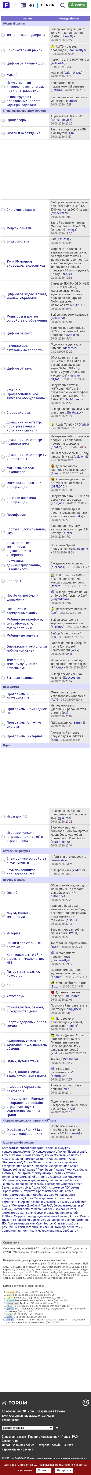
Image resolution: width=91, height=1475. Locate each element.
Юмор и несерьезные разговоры (24, 1089)
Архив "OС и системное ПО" (51, 1187)
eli (86, 1266)
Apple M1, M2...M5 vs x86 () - (67, 120)
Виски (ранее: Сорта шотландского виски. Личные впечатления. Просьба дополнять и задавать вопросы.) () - (68, 1044)
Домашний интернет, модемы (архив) (46, 1177)
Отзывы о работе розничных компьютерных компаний (40, 1225)
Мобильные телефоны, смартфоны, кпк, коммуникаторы (25, 623)
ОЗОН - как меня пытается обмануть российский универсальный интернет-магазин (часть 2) (45, 1321)
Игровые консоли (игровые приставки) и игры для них (25, 837)
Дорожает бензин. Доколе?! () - (67, 996)
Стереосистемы (19, 413)
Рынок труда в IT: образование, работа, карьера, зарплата (24, 101)
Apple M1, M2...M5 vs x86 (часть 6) (38, 1303)
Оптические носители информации (24, 485)
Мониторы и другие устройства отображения (27, 318)
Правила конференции (43, 1436)
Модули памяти (19, 228)
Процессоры (17, 120)
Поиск (65, 1436)
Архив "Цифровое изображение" (46, 1166)
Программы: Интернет (24, 736)
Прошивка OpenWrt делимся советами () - (69, 549)
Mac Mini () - (67, 74)
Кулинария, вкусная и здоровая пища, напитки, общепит (27, 1044)
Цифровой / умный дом (26, 63)
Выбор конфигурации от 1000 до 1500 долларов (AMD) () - (68, 34)
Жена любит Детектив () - (69, 984)
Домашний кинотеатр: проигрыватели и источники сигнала (24, 426)
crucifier (58, 1266)
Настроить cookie (48, 1445)
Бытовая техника (20, 678)
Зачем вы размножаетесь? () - (62, 1074)
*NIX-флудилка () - (69, 724)
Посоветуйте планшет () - (68, 611)
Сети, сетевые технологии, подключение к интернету (19, 549)
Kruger (84, 1269)
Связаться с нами (14, 1436)
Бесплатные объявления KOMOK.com (28, 1148)
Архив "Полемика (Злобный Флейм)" (27, 1205)
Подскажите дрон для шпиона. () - (66, 348)
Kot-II (76, 1269)
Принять (43, 1470)
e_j (82, 1266)
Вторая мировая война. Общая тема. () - (67, 933)
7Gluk (12, 1266)
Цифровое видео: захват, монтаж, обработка (27, 296)
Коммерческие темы (68, 1227)
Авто (9, 1295)
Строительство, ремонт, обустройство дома (25, 1009)
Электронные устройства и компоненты (27, 860)
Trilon (36, 1275)
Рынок (10, 1320)
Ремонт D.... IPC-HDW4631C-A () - (70, 63)
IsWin (56, 1269)
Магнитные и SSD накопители (20, 470)
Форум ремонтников (27, 1209)
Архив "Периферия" (41, 1169)
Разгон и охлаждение (24, 133)
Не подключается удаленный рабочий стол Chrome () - (68, 711)
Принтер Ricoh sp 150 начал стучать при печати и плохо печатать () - (69, 514)
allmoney (27, 1266)
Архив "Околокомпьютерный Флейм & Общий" (53, 1202)
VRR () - (61, 241)
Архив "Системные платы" (63, 1155)
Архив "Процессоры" (72, 1151)
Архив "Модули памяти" (18, 1159)
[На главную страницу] (6, 4)
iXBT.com (9, 1458)
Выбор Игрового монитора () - (69, 318)
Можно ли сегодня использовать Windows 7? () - (68, 696)
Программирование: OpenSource (30, 1223)
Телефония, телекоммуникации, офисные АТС (22, 664)
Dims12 (66, 1266)
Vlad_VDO (61, 1275)
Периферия (16, 515)
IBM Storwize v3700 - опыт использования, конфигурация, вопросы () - (68, 581)
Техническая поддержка (26, 35)
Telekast (17, 1275)
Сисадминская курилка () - (70, 565)
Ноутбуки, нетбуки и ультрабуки (23, 597)
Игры (9, 1306)
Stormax (7, 1275)
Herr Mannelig (43, 1269)
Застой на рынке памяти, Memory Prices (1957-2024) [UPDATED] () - (68, 228)
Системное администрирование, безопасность (24, 565)
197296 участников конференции (64, 1263)
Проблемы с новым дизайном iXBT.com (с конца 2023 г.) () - (66, 1131)
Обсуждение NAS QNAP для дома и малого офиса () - (70, 499)
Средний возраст (37, 1263)
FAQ (75, 1436)
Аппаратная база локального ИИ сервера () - (68, 86)
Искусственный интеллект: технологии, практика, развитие (25, 87)
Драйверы (40, 1195)
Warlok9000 (73, 1275)
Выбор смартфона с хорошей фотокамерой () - (69, 623)
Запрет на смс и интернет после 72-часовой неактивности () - (68, 648)
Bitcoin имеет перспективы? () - (62, 958)
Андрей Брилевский (14, 1277)
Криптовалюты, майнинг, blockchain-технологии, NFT (26, 959)
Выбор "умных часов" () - (67, 635)
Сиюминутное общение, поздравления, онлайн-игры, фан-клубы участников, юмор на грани (26, 1107)
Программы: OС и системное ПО (20, 696)
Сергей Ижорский (58, 1277)
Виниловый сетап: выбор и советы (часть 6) (39, 1300)
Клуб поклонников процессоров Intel (21, 872)
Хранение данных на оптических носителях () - (68, 485)
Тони (71, 1277)
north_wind (56, 1272)
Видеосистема (18, 241)
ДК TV (10, 1309)
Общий (12, 893)
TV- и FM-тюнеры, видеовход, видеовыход (26, 263)
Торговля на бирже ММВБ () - (69, 945)
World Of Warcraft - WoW (27, 1314)
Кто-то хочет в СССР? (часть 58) (33, 1292)
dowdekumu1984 (40, 1252)
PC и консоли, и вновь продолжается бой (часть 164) (42, 1306)
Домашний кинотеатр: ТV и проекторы (26, 457)
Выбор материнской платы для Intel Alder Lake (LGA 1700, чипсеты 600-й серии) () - (70, 210)
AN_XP (36, 1266)
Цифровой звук (19, 368)
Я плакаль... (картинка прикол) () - (66, 1089)
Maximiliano (41, 1272)
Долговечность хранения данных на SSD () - (68, 469)
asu (43, 1266)
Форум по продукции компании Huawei (41, 1216)
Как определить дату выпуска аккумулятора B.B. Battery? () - (69, 531)
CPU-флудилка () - (69, 872)
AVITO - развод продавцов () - (69, 50)
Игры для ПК (17, 816)
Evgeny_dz (8, 1269)
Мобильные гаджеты (23, 635)
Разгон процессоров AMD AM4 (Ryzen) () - (68, 133)
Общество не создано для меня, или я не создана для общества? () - (69, 893)
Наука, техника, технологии (19, 915)
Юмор (9, 1298)
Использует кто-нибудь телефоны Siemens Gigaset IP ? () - (69, 664)
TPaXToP (27, 1275)
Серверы (14, 581)
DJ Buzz (75, 1266)
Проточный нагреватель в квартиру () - (69, 1009)
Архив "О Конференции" (39, 1151)
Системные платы (21, 210)
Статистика (10, 1440)
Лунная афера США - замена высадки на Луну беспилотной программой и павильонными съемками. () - (69, 915)
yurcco (84, 1275)
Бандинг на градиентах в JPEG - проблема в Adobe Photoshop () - (68, 333)
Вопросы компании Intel (59, 1209)
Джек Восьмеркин (37, 1277)
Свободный (70, 1231)
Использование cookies (18, 1445)
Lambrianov (9, 1272)
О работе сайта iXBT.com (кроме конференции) (26, 1132)
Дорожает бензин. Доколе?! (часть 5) (33, 1295)
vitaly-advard (47, 1275)
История (13, 933)
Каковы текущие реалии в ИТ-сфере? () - (69, 101)
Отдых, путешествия (23, 1061)
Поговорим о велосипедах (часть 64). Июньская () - (67, 1024)
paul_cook (69, 1272)
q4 (78, 1272)
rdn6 (85, 1272)
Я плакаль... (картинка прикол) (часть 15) (37, 1297)
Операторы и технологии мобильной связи (27, 648)
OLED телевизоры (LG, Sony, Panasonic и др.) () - (70, 456)
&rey (5, 1266)
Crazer (49, 1266)
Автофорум (16, 996)
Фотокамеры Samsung (17, 1213)
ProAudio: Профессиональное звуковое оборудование (26, 394)
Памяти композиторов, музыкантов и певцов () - (69, 973)
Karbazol (66, 1269)
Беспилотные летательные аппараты (25, 348)
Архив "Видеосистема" (52, 1159)
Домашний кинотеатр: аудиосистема (24, 442)
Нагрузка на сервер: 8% (68, 1252)
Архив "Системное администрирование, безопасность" (42, 1178)
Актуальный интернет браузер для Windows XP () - (68, 736)
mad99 (29, 1272)
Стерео (10, 1300)
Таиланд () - (65, 1061)
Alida (19, 1266)
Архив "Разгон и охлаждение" (22, 1155)
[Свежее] (23, 5)
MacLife (12, 75)
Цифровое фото (19, 333)
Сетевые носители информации (21, 500)
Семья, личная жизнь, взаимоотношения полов (27, 1074)
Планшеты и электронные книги (22, 611)
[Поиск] (62, 5)
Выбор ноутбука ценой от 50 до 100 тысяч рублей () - (69, 597)
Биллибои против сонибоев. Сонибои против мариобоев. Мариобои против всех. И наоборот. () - (69, 836)
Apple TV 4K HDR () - (70, 426)
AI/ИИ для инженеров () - (69, 860)
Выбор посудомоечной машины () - (67, 677)
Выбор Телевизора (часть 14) (30, 1317)
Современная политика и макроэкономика (31, 1231)
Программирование (49, 1191)
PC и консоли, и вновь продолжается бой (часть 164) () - (68, 816)
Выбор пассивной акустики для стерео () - (70, 412)
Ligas (20, 1272)
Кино (10, 985)
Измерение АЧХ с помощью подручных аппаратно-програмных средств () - (70, 442)
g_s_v (30, 1269)
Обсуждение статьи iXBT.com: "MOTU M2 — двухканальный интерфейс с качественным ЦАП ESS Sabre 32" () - (69, 394)
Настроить (64, 1470)
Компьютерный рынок (24, 50)
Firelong (21, 1269)
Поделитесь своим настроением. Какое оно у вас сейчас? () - (69, 1107)
